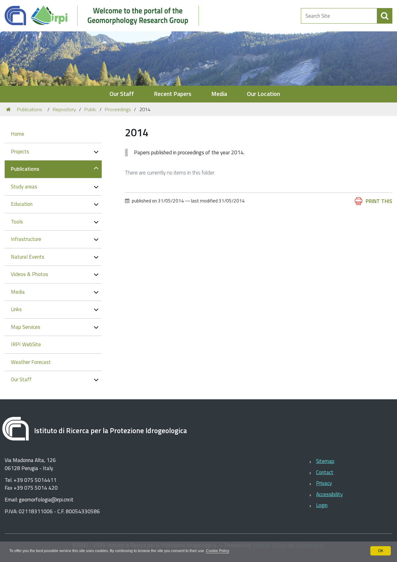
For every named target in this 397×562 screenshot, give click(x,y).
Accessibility (329, 494)
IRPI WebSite (26, 344)
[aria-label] (384, 16)
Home (17, 134)
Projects (20, 151)
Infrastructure (26, 239)
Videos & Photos (29, 274)
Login (322, 505)
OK (380, 551)
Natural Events (27, 257)
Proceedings (118, 109)
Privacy (324, 483)
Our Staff (121, 93)
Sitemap (325, 461)
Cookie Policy (217, 551)
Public (90, 109)
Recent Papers (172, 93)
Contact (324, 472)
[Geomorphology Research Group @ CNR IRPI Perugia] (105, 16)
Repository (64, 109)
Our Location (263, 93)
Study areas (24, 187)
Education (22, 204)
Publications (29, 109)
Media (219, 93)
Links (16, 309)
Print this (379, 201)
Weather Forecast (31, 362)
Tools (17, 222)
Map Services (25, 327)
